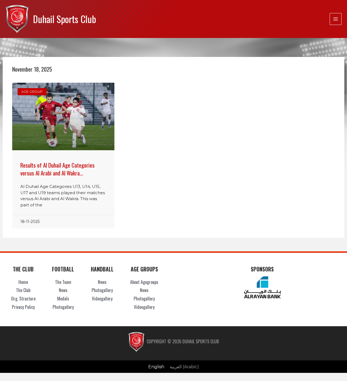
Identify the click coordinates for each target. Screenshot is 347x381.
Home (23, 282)
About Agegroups (144, 282)
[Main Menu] (336, 19)
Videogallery (102, 298)
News (63, 290)
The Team (63, 282)
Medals (63, 298)
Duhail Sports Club (64, 19)
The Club (23, 290)
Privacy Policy (23, 307)
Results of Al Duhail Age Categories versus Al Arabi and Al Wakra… (57, 169)
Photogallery (63, 307)
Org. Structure (23, 298)
